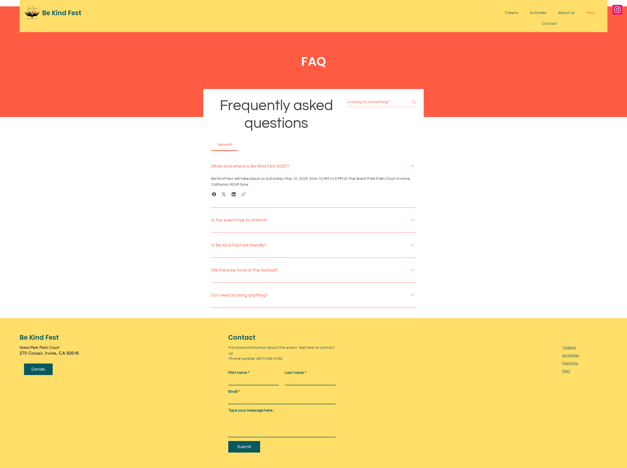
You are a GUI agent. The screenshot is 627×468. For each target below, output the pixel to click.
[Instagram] (617, 9)
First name (239, 373)
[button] (214, 194)
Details (38, 369)
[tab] (224, 144)
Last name (295, 373)
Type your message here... (251, 410)
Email (234, 391)
